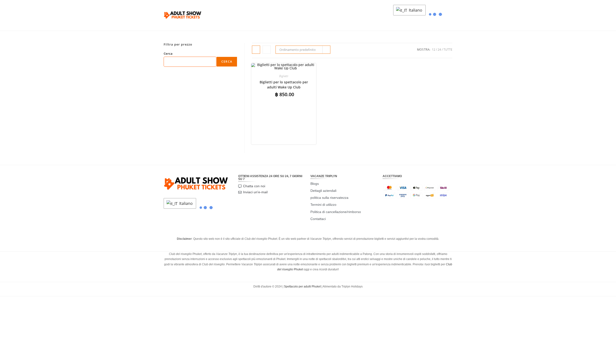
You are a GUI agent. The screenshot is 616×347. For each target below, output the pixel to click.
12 (433, 49)
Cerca (168, 53)
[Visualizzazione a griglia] (256, 50)
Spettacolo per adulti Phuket (302, 286)
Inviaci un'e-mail (255, 192)
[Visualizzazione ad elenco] (267, 50)
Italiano (415, 10)
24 (439, 49)
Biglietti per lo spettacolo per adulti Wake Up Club (284, 84)
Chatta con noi (254, 186)
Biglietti (283, 76)
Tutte (447, 49)
